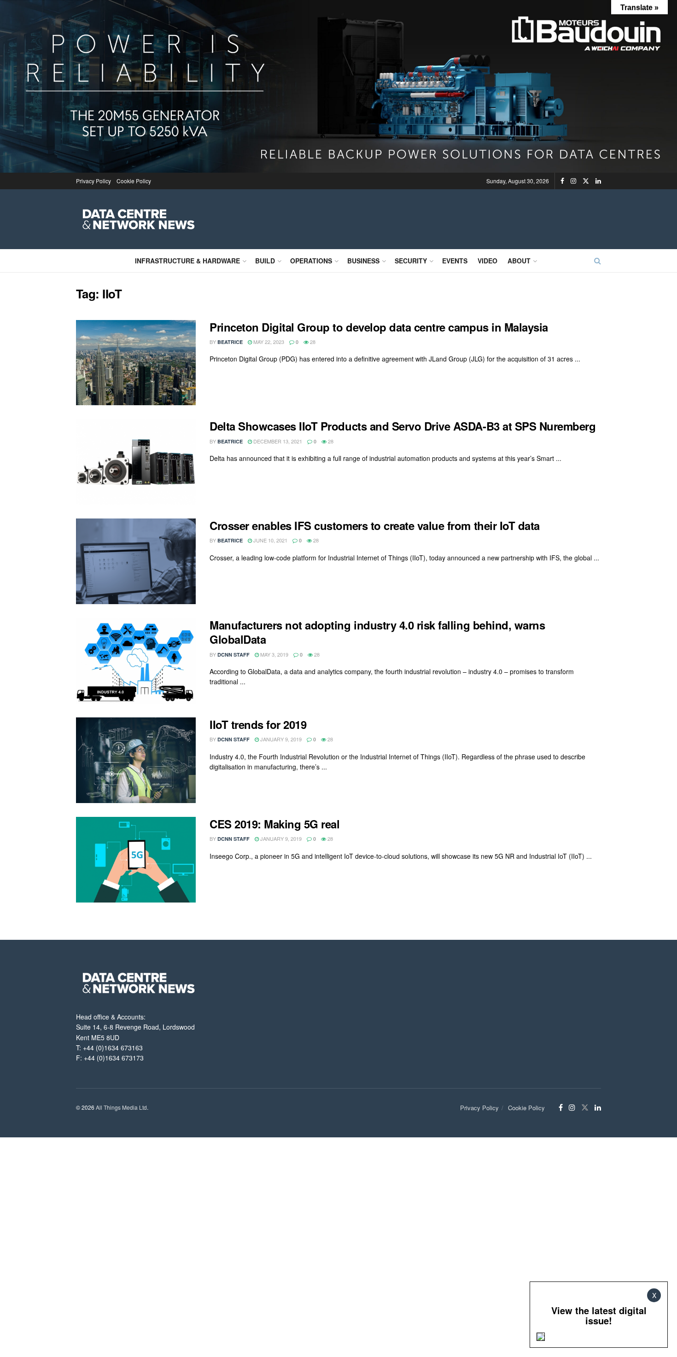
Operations (311, 260)
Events (454, 260)
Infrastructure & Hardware (187, 260)
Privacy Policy (93, 181)
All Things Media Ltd (121, 1107)
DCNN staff (233, 654)
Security (411, 260)
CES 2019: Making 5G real (274, 824)
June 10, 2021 (269, 540)
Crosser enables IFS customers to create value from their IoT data (375, 525)
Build (265, 260)
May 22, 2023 (268, 341)
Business (363, 260)
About (519, 260)
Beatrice (230, 341)
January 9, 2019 (280, 739)
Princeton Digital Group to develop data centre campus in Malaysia (379, 327)
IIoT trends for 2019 (258, 724)
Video (487, 260)
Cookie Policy (134, 181)
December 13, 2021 (277, 441)
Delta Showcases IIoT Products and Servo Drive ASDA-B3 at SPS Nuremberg (402, 426)
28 (312, 341)
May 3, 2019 (273, 654)
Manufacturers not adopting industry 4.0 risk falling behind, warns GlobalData (377, 632)
